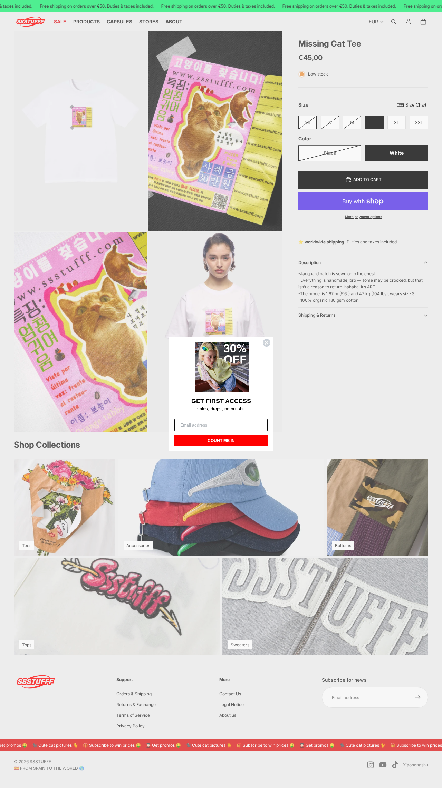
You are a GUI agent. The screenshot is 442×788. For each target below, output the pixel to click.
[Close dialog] (266, 342)
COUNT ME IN (221, 440)
